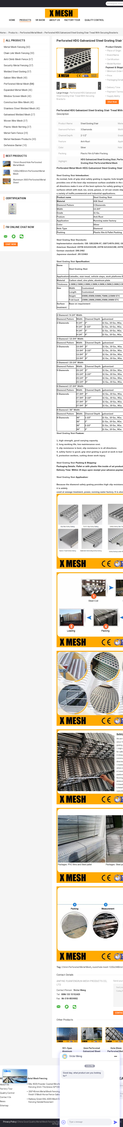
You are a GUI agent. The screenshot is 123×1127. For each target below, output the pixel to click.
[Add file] (64, 1122)
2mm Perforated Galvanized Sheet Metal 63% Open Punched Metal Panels (91, 1050)
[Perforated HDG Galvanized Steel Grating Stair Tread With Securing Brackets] (78, 63)
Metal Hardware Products (17, 139)
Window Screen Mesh (15, 96)
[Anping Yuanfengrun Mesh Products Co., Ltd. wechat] (23, 236)
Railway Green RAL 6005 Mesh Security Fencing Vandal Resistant (47, 1100)
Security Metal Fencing (16, 65)
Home (12, 20)
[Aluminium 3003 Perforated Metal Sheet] (7, 181)
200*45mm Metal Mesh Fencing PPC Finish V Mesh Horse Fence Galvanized (47, 1093)
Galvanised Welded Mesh (17, 114)
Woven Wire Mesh (13, 120)
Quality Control (94, 20)
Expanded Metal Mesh (15, 90)
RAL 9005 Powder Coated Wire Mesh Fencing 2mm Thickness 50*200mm (46, 1085)
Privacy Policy (9, 1122)
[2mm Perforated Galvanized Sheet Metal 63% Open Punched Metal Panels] (91, 1034)
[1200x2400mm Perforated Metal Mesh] (7, 172)
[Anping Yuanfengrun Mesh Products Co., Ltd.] (61, 13)
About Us (54, 20)
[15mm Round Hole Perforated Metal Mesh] (7, 163)
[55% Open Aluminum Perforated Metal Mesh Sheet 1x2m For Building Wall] (67, 1034)
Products (25, 20)
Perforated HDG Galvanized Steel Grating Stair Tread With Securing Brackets (76, 96)
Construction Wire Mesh (16, 102)
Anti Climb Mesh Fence (16, 59)
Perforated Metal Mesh (31, 32)
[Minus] (115, 1056)
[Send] (115, 1122)
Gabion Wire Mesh (13, 77)
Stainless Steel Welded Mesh (19, 108)
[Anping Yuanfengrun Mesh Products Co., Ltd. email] (7, 236)
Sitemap (4, 1105)
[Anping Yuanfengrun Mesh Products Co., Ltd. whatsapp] (15, 236)
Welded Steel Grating (15, 71)
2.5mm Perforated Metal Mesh (76, 967)
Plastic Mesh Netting (15, 126)
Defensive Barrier (13, 145)
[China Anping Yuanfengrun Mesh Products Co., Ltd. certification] (12, 208)
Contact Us (5, 1097)
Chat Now (112, 102)
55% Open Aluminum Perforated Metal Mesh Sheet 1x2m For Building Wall (67, 1050)
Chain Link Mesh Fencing (16, 53)
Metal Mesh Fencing (14, 47)
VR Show (40, 20)
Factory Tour (72, 20)
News (2, 1101)
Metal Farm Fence (13, 133)
